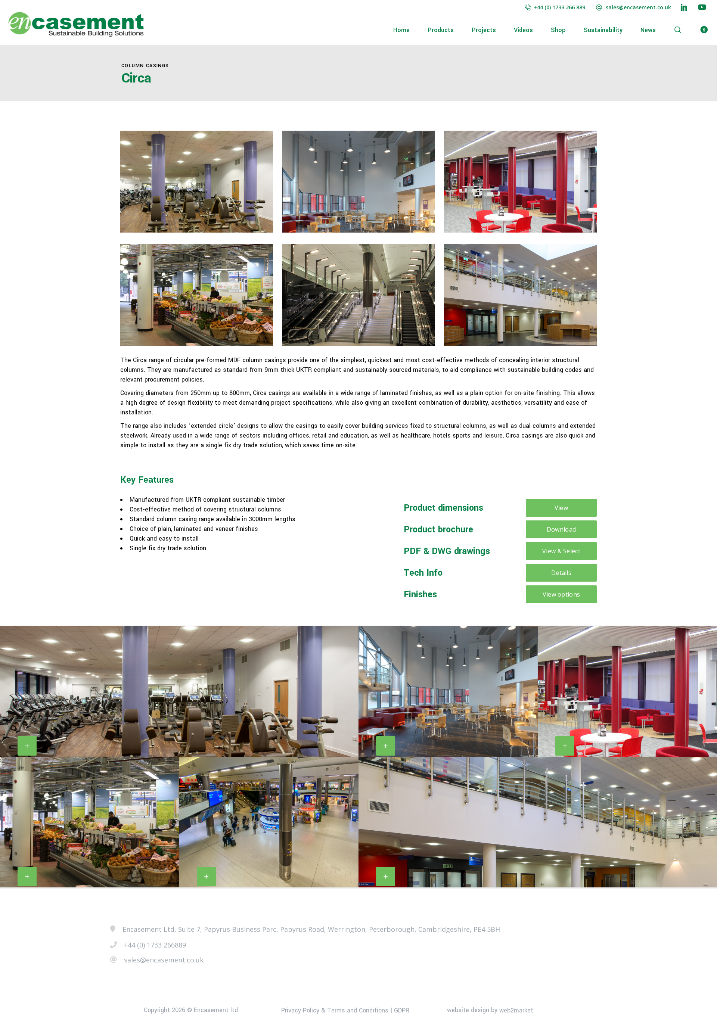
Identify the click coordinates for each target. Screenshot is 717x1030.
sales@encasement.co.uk (638, 7)
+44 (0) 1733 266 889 (559, 7)
